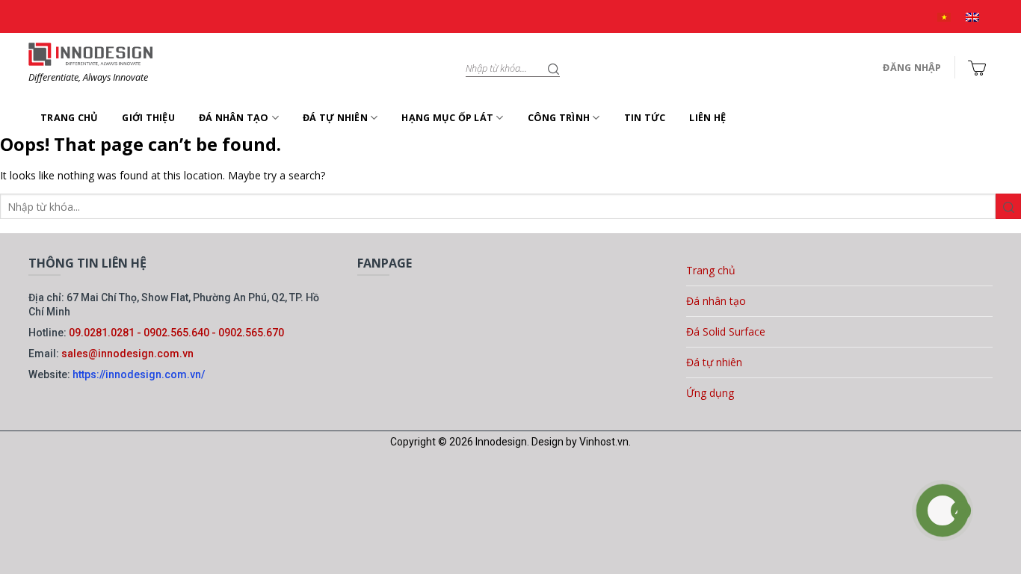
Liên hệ (707, 117)
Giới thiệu (148, 117)
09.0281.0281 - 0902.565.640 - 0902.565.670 (176, 333)
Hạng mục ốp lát (447, 117)
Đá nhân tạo (234, 117)
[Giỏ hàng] (976, 68)
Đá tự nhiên (335, 117)
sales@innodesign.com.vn (127, 353)
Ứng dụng (710, 393)
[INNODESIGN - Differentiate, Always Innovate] (90, 54)
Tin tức (645, 117)
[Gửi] (554, 68)
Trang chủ (69, 117)
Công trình (559, 117)
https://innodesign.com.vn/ (139, 374)
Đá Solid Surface (725, 331)
